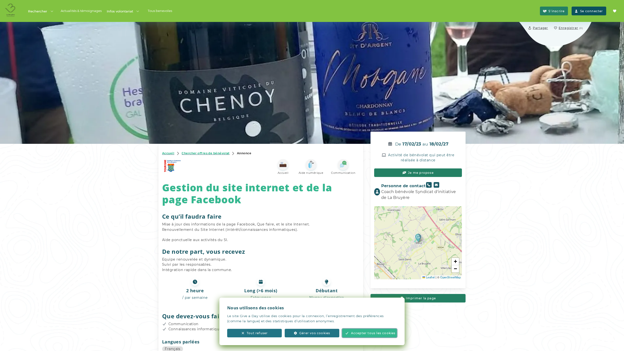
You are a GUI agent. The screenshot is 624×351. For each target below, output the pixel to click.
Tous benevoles (160, 11)
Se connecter (591, 11)
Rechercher (37, 11)
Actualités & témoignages (81, 11)
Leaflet (430, 277)
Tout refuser (257, 333)
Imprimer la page (421, 298)
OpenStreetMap (450, 277)
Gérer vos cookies (314, 333)
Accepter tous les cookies (373, 333)
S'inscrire (556, 11)
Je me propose (421, 173)
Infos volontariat (120, 11)
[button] (418, 238)
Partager (540, 28)
